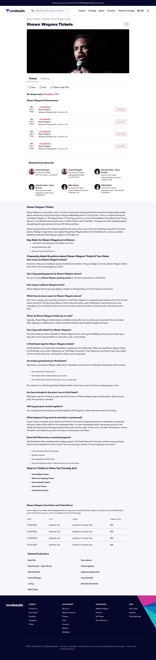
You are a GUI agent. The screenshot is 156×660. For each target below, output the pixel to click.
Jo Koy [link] (31, 584)
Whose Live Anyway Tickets (43, 478)
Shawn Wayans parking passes (56, 278)
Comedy (45, 19)
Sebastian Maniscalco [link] (90, 572)
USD (142, 11)
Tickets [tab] (33, 78)
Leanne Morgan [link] (34, 578)
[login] (148, 11)
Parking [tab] (45, 78)
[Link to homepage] (15, 11)
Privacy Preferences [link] (67, 649)
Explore (82, 11)
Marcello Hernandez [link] (89, 584)
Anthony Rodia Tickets (41, 482)
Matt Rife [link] (32, 560)
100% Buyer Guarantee (87, 3)
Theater (37, 19)
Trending (92, 11)
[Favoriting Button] (126, 24)
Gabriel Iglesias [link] (87, 566)
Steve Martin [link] (86, 560)
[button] (32, 87)
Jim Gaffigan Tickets (40, 474)
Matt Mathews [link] (34, 572)
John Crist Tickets (39, 486)
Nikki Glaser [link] (33, 589)
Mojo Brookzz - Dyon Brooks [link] (40, 566)
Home (29, 19)
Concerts (111, 11)
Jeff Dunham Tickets (40, 490)
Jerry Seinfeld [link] (87, 578)
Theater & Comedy (126, 11)
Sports (101, 11)
